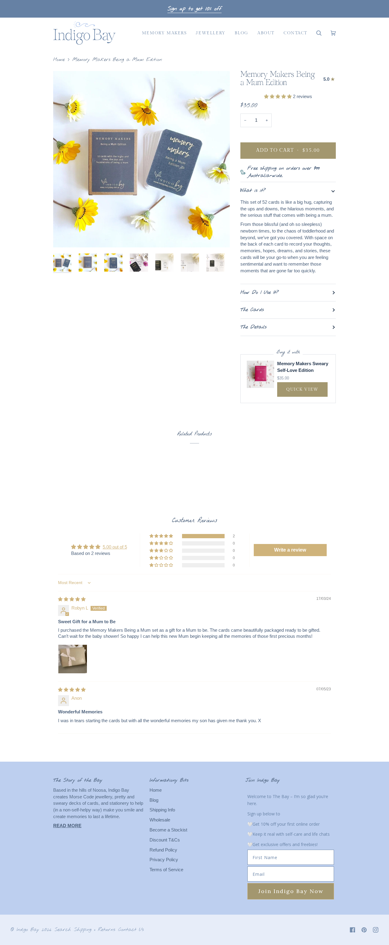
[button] (164, 33)
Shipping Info (162, 809)
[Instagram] (375, 930)
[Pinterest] (364, 930)
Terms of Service (166, 869)
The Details (253, 327)
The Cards (252, 310)
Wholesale (160, 820)
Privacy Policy (164, 859)
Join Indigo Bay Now (290, 891)
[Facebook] (352, 930)
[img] (72, 599)
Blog (154, 800)
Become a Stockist (168, 830)
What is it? (253, 190)
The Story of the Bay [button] (77, 780)
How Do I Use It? (259, 292)
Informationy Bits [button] (169, 780)
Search (62, 929)
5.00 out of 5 (115, 547)
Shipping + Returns (94, 929)
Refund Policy (163, 850)
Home (59, 59)
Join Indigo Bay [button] (263, 780)
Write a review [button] (290, 549)
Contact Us (131, 929)
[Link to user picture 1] (72, 659)
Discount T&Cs (165, 840)
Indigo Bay (27, 929)
